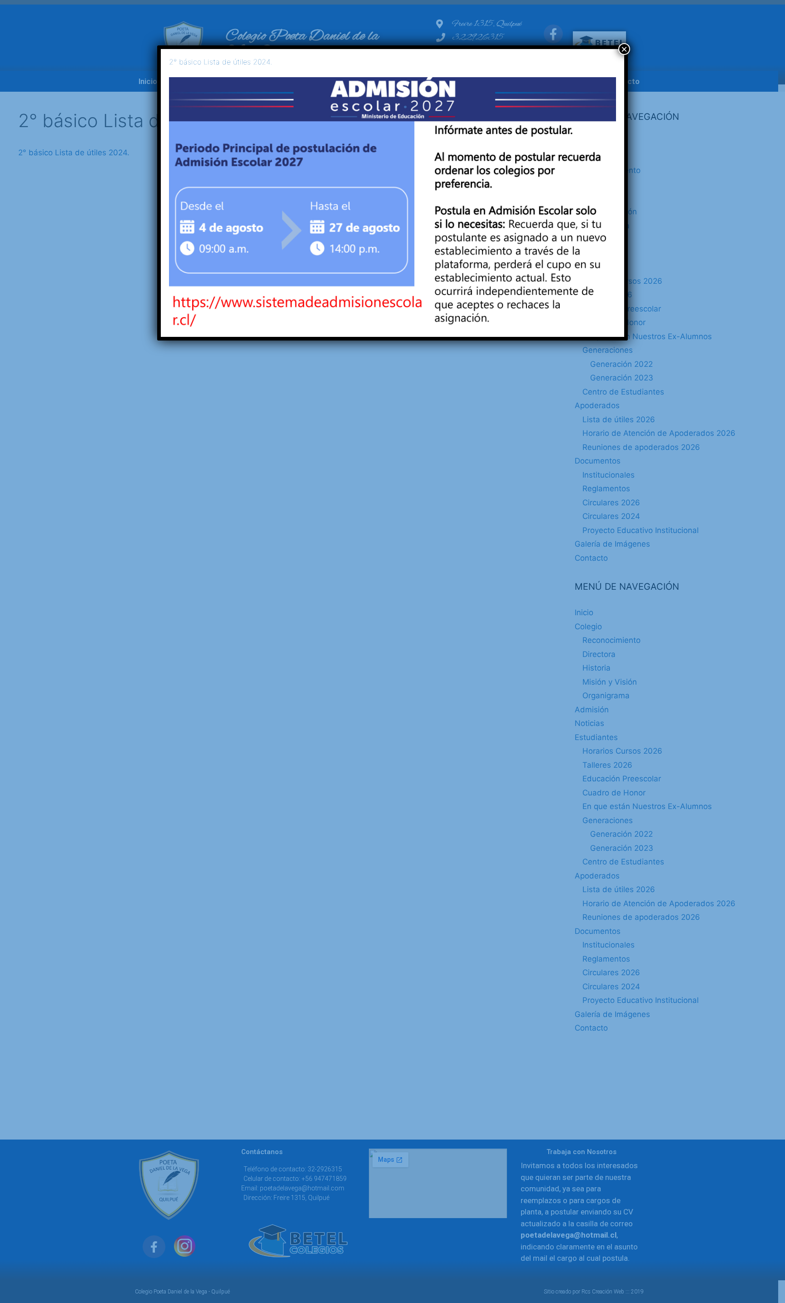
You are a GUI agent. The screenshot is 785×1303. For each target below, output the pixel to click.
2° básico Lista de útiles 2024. (220, 61)
